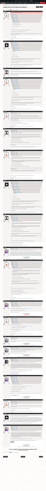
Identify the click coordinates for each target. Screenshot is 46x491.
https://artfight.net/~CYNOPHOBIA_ (28, 308)
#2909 (42, 111)
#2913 (42, 214)
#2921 (42, 375)
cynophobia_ (14, 14)
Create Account (42, 2)
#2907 (42, 68)
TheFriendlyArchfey (15, 79)
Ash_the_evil (15, 131)
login (23, 449)
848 (15, 452)
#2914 (42, 247)
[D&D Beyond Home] (3, 3)
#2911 (42, 150)
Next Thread (41, 456)
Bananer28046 (14, 130)
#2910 (42, 128)
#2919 (42, 346)
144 (7, 452)
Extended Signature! (12, 127)
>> (17, 79)
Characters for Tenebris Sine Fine (14, 372)
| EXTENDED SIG (26, 344)
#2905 (42, 11)
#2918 (42, 336)
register (28, 449)
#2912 (42, 180)
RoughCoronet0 (14, 426)
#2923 (42, 413)
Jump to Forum (23, 456)
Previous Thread (5, 456)
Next (17, 452)
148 (13, 452)
